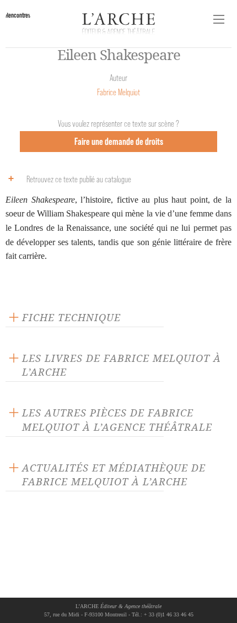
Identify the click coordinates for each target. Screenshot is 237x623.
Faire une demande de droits (118, 141)
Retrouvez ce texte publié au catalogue (78, 179)
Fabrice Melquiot (118, 92)
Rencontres (18, 15)
